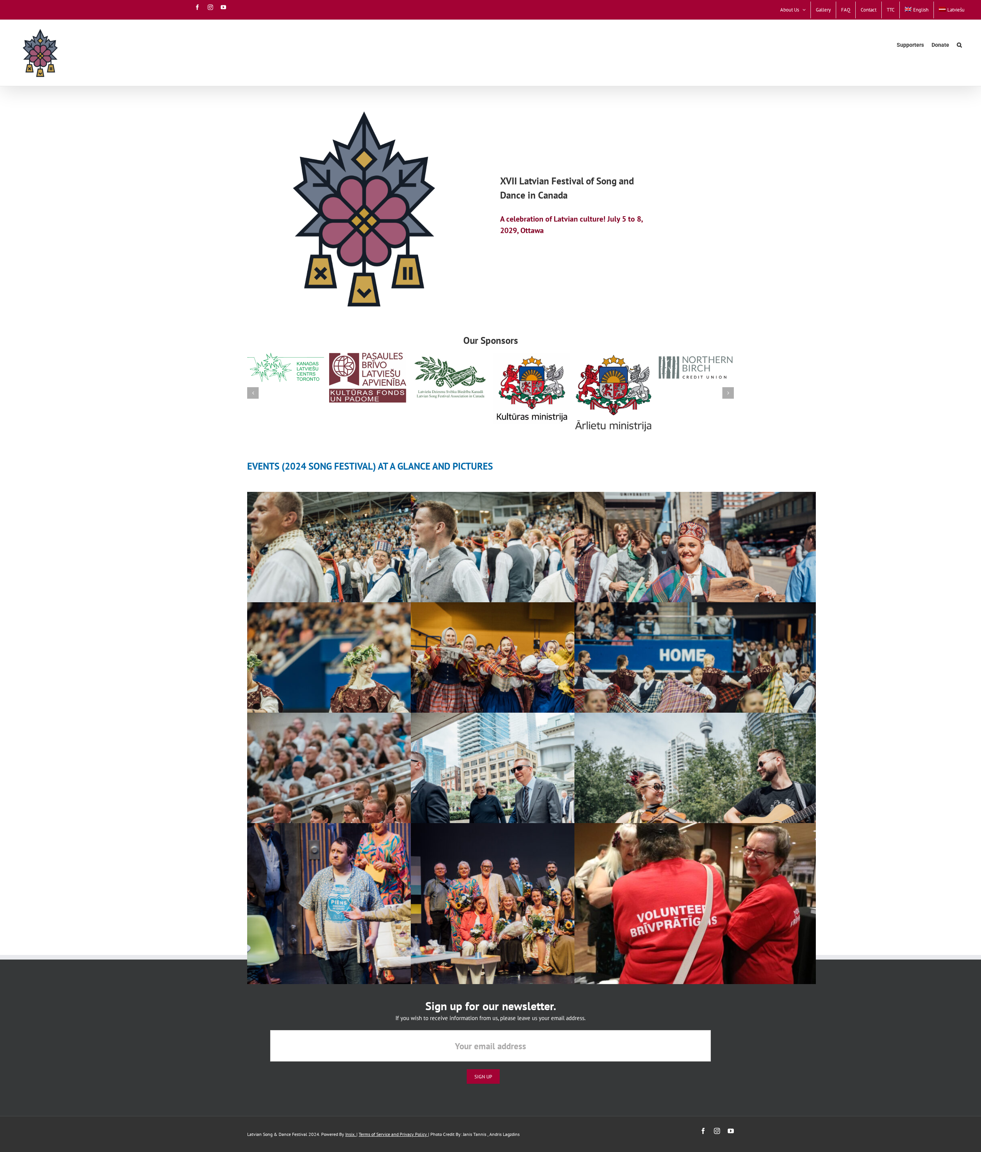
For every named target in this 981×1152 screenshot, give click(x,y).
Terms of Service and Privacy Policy (393, 1134)
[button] (959, 45)
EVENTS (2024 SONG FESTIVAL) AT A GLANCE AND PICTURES (370, 466)
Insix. (350, 1134)
